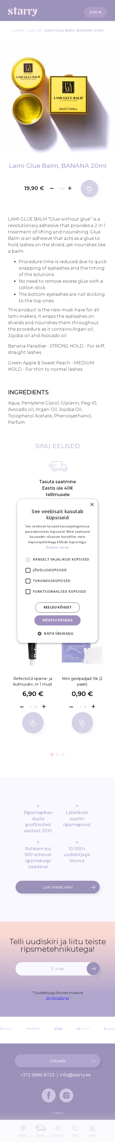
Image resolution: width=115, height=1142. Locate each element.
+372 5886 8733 (37, 1075)
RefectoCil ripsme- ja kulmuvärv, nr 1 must (32, 681)
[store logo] (33, 11)
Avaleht (18, 30)
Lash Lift (34, 30)
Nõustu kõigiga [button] (58, 620)
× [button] (92, 505)
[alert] (57, 571)
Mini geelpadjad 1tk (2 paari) (82, 681)
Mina (92, 1134)
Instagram (66, 1095)
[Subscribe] (93, 968)
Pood (22, 1134)
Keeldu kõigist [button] (58, 607)
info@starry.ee (75, 1075)
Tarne (40, 1134)
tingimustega (57, 998)
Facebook (48, 1095)
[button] (52, 754)
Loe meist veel (57, 887)
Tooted (58, 1134)
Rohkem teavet (57, 547)
